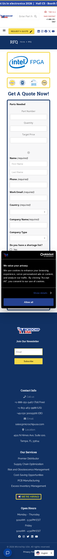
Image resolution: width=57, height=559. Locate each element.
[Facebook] (46, 31)
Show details (40, 293)
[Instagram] (42, 31)
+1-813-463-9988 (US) (30, 407)
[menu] (4, 30)
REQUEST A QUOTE (19, 31)
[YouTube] (53, 31)
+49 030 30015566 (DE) (30, 413)
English (44, 553)
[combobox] (28, 212)
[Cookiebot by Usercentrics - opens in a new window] (41, 255)
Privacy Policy (30, 551)
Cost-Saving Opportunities (28, 475)
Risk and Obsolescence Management (28, 469)
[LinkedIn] (38, 31)
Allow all (28, 302)
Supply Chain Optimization (28, 464)
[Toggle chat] (7, 552)
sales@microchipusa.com (29, 424)
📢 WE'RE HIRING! (28, 496)
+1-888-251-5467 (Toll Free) (30, 402)
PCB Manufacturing (29, 480)
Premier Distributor (28, 458)
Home (22, 42)
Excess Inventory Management (28, 486)
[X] (49, 31)
